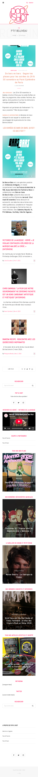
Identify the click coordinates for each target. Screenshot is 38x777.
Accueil (14, 35)
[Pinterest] (29, 369)
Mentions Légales (7, 731)
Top (19, 773)
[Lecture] (5, 428)
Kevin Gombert (8, 311)
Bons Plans (14, 70)
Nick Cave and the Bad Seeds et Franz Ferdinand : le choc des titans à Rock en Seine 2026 (19, 620)
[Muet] (30, 428)
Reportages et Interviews (19, 614)
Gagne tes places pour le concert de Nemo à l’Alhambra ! (19, 483)
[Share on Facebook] (24, 369)
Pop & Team (6, 443)
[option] (19, 472)
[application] (19, 421)
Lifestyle (19, 660)
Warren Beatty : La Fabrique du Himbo (19, 575)
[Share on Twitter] (27, 369)
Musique (19, 524)
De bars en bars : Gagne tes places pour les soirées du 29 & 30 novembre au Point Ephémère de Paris (19, 78)
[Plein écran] (33, 428)
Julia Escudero (20, 85)
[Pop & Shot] (19, 14)
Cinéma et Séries (19, 570)
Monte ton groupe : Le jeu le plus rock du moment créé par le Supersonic (19, 666)
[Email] (32, 369)
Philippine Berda (8, 353)
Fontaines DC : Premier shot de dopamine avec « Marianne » (19, 529)
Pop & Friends (6, 438)
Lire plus (11, 369)
